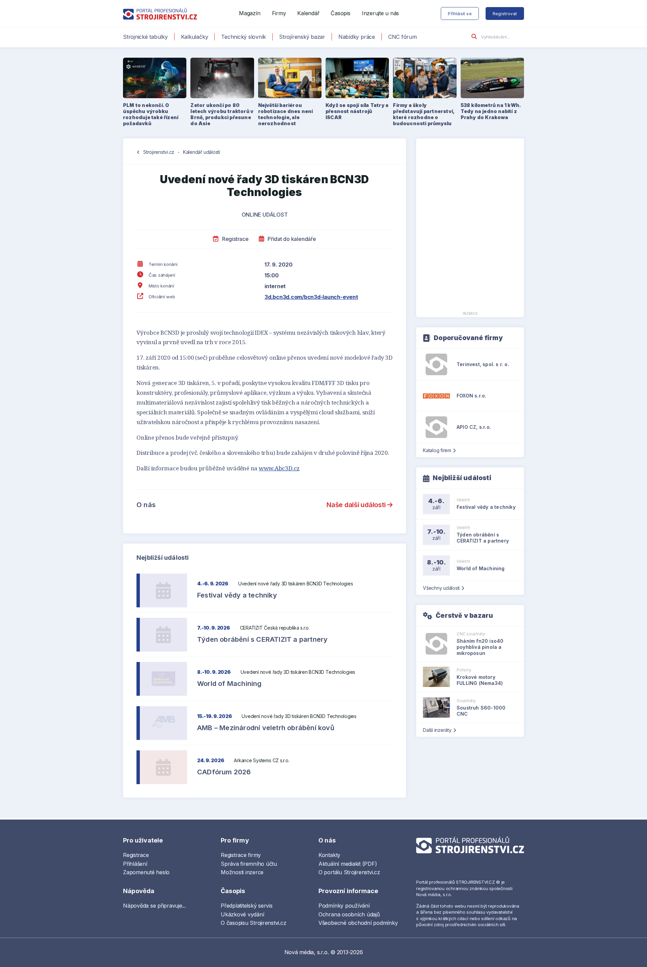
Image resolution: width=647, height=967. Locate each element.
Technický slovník (243, 36)
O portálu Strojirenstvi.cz (349, 872)
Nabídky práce (356, 36)
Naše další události (357, 505)
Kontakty (329, 855)
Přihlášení (135, 863)
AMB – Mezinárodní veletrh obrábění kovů (265, 728)
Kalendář (308, 13)
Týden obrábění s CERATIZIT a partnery (262, 639)
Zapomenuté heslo (146, 872)
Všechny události (441, 588)
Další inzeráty (437, 730)
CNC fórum (402, 36)
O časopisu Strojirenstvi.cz (253, 922)
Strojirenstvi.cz (158, 152)
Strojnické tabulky (145, 36)
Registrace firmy (241, 855)
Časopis (340, 13)
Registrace (234, 239)
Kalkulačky (194, 36)
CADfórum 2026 (224, 772)
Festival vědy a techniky (237, 595)
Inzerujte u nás (380, 13)
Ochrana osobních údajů (349, 914)
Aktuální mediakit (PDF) (347, 863)
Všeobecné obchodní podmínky (358, 922)
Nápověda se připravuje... (154, 905)
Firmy (279, 13)
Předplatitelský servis (247, 905)
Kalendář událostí (201, 152)
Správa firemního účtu (249, 863)
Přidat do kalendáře (291, 239)
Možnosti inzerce (242, 872)
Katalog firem (437, 450)
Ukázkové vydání (242, 914)
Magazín (249, 13)
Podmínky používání (344, 905)
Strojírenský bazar (302, 36)
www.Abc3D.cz (279, 468)
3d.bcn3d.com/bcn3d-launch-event (311, 297)
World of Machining (229, 684)
